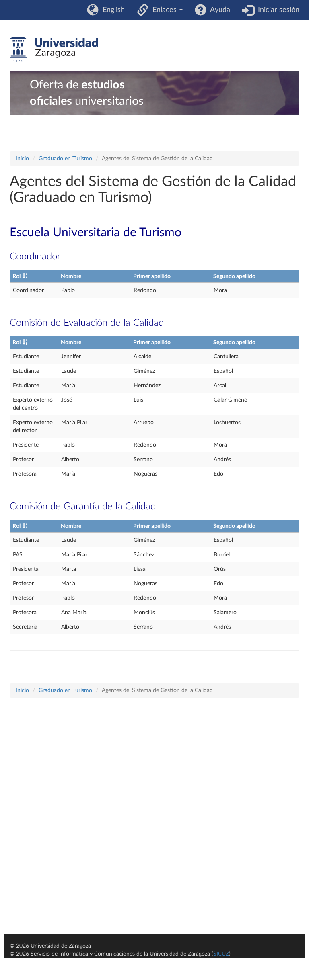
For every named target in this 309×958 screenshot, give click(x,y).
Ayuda (218, 10)
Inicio (22, 158)
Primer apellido (152, 276)
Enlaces (163, 10)
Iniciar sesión (276, 10)
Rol (16, 276)
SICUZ (221, 954)
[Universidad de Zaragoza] (54, 49)
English (112, 10)
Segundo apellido (234, 276)
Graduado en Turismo (65, 158)
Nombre (71, 276)
